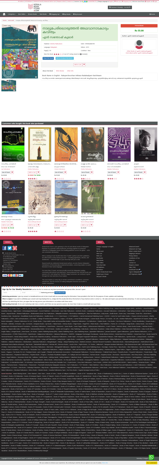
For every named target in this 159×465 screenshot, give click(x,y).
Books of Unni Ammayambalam (71, 438)
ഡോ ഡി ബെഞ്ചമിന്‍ (114, 167)
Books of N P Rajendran (136, 438)
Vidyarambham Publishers (58, 367)
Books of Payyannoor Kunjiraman (64, 397)
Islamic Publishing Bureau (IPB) (47, 331)
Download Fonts (134, 270)
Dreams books (150, 321)
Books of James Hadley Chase (21, 394)
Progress (43, 355)
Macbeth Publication (92, 339)
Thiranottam (32, 365)
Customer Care (85, 1)
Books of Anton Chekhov (132, 397)
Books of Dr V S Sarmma (143, 409)
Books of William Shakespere (138, 404)
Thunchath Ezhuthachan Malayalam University (52, 365)
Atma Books (55, 311)
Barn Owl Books (147, 311)
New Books (43, 14)
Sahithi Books (43, 357)
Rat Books (116, 355)
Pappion (128, 349)
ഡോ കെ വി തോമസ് (8, 167)
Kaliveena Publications (61, 334)
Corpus (62, 319)
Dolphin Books (102, 321)
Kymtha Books (131, 337)
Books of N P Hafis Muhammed (118, 433)
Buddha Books (49, 316)
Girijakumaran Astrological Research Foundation (15, 326)
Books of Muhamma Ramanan (99, 412)
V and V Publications (140, 365)
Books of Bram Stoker (140, 412)
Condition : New (85, 50)
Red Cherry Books (137, 355)
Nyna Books (122, 347)
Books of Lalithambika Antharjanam (88, 443)
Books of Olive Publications (148, 402)
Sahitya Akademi (64, 357)
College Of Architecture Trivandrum (48, 319)
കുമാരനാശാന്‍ (139, 167)
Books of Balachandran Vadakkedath (29, 448)
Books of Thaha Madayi (77, 425)
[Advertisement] (79, 105)
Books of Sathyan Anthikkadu (58, 433)
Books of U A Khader (134, 384)
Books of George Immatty (124, 443)
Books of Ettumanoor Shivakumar (26, 379)
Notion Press (113, 347)
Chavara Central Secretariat (139, 316)
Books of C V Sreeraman (36, 445)
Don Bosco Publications (123, 321)
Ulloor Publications (106, 365)
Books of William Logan (104, 430)
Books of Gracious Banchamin (52, 435)
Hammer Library (121, 326)
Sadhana (35, 357)
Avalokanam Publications (94, 311)
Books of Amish (109, 435)
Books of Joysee (147, 381)
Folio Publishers (104, 324)
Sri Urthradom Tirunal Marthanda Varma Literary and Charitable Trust (45, 362)
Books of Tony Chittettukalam (133, 417)
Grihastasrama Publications (96, 326)
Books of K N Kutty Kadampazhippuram (94, 417)
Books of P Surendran (34, 389)
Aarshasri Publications (60, 308)
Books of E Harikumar (111, 445)
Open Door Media (144, 347)
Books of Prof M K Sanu (149, 397)
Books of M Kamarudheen (71, 435)
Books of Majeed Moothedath (124, 409)
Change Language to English (104, 247)
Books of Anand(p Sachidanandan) (128, 389)
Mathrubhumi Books (147, 342)
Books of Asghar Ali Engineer (77, 433)
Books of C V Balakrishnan (101, 386)
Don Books (111, 321)
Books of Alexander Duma (51, 412)
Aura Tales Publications (67, 311)
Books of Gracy (85, 435)
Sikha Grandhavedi (37, 360)
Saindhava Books (88, 357)
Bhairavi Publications (23, 313)
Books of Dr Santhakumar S (27, 417)
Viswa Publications (132, 367)
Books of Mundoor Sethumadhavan (127, 440)
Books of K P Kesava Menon (118, 384)
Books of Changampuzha (120, 394)
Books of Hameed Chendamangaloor (45, 427)
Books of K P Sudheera (107, 443)
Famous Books (67, 324)
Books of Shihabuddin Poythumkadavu (62, 391)
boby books (105, 313)
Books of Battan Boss (47, 384)
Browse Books (32, 14)
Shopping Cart (127, 1)
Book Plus (139, 313)
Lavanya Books (141, 337)
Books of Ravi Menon (77, 394)
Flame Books (95, 324)
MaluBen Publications (113, 169)
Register (148, 1)
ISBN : (88, 44)
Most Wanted (32, 373)
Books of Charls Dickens (10, 417)
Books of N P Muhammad (60, 415)
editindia (11, 324)
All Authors (21, 1)
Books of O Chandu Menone (25, 433)
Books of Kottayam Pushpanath (86, 381)
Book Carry (122, 313)
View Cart (99, 253)
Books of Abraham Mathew (144, 435)
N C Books (92, 344)
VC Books (14, 367)
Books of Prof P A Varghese (114, 391)
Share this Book (48, 58)
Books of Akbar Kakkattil (74, 379)
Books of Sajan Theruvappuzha (47, 417)
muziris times (74, 344)
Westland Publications (21, 370)
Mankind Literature (85, 342)
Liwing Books (61, 339)
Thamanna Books (12, 365)
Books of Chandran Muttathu (91, 438)
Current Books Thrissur (98, 319)
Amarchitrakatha (149, 308)
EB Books (4, 324)
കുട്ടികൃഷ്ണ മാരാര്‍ (34, 219)
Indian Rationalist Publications (131, 329)
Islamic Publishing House (66, 331)
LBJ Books (151, 337)
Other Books (24, 349)
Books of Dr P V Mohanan (68, 409)
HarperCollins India (14, 329)
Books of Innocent (151, 438)
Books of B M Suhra (7, 399)
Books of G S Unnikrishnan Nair (32, 443)
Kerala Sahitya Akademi (21, 337)
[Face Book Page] (4, 250)
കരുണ (136, 164)
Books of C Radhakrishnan (83, 376)
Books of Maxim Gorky (102, 422)
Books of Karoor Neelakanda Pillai (79, 415)
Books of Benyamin (103, 381)
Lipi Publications (5, 169)
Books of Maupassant (119, 430)
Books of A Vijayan (132, 407)
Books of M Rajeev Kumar (142, 448)
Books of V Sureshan (41, 433)
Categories (11, 14)
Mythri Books (83, 344)
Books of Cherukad (66, 412)
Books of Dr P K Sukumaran (50, 386)
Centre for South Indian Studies (120, 316)
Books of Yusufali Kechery (9, 404)
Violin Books (103, 367)
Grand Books (51, 326)
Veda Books (22, 367)
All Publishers (28, 1)
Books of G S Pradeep (73, 430)
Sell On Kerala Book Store (104, 272)
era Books (29, 324)
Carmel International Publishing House (91, 316)
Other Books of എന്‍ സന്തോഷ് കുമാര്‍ (139, 51)
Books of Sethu (152, 394)
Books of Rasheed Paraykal (22, 440)
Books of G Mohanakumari (16, 412)
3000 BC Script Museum (29, 308)
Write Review (60, 71)
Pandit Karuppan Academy (95, 349)
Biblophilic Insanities (62, 313)
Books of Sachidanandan (69, 399)
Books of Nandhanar (119, 415)
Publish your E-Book (102, 274)
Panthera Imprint (110, 349)
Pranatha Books (123, 352)
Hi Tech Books (50, 329)
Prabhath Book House (110, 352)
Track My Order (101, 265)
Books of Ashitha (142, 379)
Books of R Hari (62, 427)
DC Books (109, 319)
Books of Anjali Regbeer (21, 438)
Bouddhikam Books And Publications (32, 316)
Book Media (131, 313)
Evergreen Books (39, 324)
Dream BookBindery (138, 321)
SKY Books (80, 360)
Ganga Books (131, 324)
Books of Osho (51, 373)
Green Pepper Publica (80, 326)
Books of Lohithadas (8, 433)
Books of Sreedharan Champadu (86, 440)
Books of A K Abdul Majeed (105, 440)
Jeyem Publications (123, 331)
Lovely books (80, 339)
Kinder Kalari (72, 337)
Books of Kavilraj (38, 430)
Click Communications (21, 319)
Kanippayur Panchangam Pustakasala (87, 334)
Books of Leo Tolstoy (117, 381)
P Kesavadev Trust (35, 349)
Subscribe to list (60, 292)
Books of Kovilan (83, 384)
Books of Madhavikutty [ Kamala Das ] (110, 373)
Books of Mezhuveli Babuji (117, 379)
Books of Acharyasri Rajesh (32, 376)
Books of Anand (63, 425)
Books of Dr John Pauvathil (48, 425)
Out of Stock (6, 172)
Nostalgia (105, 347)
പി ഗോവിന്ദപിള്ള (33, 167)
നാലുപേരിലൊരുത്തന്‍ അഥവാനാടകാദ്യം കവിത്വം (76, 30)
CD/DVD (106, 316)
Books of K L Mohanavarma (94, 445)
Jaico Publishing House (81, 331)
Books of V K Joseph (32, 425)
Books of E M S (99, 402)
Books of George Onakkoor (52, 422)
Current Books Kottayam (81, 319)
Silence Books (48, 360)
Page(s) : (47, 50)
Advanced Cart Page (135, 249)
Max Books (29, 344)
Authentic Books (81, 311)
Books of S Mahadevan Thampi (90, 420)
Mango (60, 342)
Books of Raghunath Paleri (23, 399)
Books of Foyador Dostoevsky (72, 448)
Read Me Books (125, 355)
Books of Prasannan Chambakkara (54, 430)
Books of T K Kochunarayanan (52, 448)
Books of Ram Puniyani (127, 445)
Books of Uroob (46, 381)
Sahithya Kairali (53, 357)
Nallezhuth (100, 344)
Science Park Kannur (7, 360)
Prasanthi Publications (136, 352)
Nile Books (50, 347)
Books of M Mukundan (16, 376)
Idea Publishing (75, 329)
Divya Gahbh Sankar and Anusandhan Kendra (56, 321)
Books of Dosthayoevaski (35, 409)
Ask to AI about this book (64, 58)
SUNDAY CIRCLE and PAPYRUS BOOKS (114, 362)
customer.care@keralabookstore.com (15, 272)
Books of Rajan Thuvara (81, 412)
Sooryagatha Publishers (92, 360)
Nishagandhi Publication (62, 347)
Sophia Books (105, 360)
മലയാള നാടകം (7, 217)
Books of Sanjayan (145, 391)
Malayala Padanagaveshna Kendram (133, 339)
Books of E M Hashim (71, 402)
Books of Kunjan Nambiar (150, 415)
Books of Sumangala (38, 394)
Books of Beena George (14, 435)
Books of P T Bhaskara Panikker (97, 433)
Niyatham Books (76, 347)
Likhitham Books (18, 339)
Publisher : (53, 44)
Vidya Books (45, 367)
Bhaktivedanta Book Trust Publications (42, 313)
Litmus (38, 339)
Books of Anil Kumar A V (18, 389)
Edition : (85, 47)
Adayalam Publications (90, 308)
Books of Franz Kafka (86, 402)
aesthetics (139, 308)
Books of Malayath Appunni (114, 397)
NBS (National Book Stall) (133, 344)
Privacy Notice (133, 256)
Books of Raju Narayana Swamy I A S (63, 381)
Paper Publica (121, 349)
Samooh (97, 357)
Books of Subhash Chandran (32, 386)
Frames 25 (114, 324)
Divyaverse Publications (79, 321)
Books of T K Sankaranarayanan (56, 445)
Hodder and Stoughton (63, 329)
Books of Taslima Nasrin (82, 391)
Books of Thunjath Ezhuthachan (67, 389)
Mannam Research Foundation (102, 342)
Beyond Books (11, 313)
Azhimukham (122, 311)
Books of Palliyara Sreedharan (67, 373)
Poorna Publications (96, 352)
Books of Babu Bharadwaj (141, 420)
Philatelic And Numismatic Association (58, 352)
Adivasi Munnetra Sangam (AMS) (124, 308)
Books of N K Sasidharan (62, 404)
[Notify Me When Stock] (12, 172)
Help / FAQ (132, 267)
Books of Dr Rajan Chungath (36, 402)
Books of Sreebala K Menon (141, 425)
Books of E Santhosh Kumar (17, 409)
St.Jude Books (72, 362)
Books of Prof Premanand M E (32, 435)
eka (24, 324)
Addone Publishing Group (105, 308)
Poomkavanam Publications (80, 352)
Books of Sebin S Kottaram (70, 420)
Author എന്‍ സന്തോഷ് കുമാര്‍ (133, 36)
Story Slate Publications (85, 362)
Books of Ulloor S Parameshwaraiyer (146, 427)
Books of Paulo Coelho (52, 409)
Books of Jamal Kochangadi (54, 402)
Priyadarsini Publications (21, 355)
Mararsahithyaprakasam (34, 222)
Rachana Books (95, 355)
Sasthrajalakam (137, 357)
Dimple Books (37, 321)
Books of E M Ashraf (89, 448)
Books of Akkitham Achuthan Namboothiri (98, 394)
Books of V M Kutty (107, 438)
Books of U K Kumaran (98, 397)
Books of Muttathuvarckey (102, 404)
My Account (78, 14)
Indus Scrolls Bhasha (148, 329)
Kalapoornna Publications (45, 334)
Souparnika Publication (117, 360)
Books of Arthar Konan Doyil (137, 433)
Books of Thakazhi (48, 376)
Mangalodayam (52, 342)
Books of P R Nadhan (151, 430)
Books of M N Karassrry (53, 399)
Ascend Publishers (44, 311)
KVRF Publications (119, 337)
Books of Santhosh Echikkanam (107, 448)
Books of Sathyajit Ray (35, 422)
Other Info (70, 71)
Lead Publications (6, 339)
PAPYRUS (135, 349)
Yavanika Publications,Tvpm (57, 370)
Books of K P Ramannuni (117, 407)
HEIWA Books (25, 329)
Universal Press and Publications (122, 365)
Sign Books (26, 360)
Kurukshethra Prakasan (106, 337)
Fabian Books (57, 324)
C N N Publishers (73, 316)
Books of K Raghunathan (106, 409)
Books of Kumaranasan (16, 381)
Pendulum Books (31, 352)
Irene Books (25, 331)
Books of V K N (131, 379)
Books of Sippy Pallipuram (101, 376)
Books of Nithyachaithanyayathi (12, 386)
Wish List (117, 1)
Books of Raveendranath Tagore (141, 376)
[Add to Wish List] (84, 64)
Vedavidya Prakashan (33, 367)
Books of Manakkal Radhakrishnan (146, 445)
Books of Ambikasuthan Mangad (38, 451)
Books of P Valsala (89, 379)
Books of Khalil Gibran (44, 379)
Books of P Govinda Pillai (109, 420)
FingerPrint (86, 324)
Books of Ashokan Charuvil (148, 389)
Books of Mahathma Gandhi (124, 427)
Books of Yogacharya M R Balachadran (62, 440)
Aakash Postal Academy (45, 308)
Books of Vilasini (30, 397)
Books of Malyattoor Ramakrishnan (12, 397)
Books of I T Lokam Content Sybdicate (58, 394)
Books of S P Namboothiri (135, 430)
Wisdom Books (42, 370)
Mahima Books (104, 339)
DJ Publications (91, 321)
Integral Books (16, 331)
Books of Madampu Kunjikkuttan (120, 399)
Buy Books (67, 14)
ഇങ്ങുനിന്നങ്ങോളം (61, 217)
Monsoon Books (63, 344)
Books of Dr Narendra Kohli (129, 402)
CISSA (12, 319)
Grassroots (60, 326)
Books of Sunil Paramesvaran (28, 404)
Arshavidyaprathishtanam (30, 311)
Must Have (41, 373)
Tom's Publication (72, 365)
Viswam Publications (146, 367)
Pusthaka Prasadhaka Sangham (57, 355)
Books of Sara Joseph (116, 386)
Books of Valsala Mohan (8, 430)
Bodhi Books (114, 313)
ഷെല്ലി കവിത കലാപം (88, 164)
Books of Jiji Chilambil (107, 427)
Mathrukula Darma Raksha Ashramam (12, 344)
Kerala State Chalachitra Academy (40, 337)
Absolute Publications (75, 308)
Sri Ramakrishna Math (16, 362)
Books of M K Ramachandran (71, 422)
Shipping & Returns (134, 253)
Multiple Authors (86, 167)
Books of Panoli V (38, 399)
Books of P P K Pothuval (19, 422)
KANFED (71, 334)
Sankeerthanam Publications (109, 357)
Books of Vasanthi (145, 407)
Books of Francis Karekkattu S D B (28, 384)
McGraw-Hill (53, 344)
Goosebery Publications (39, 326)
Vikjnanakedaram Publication (90, 367)
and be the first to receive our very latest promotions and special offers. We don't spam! (43, 289)
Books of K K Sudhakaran (150, 384)
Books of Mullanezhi (125, 420)
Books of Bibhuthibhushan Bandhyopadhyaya (35, 391)
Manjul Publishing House (71, 342)
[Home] (4, 14)
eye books (48, 324)
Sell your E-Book (101, 276)
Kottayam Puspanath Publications (87, 337)
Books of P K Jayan (16, 443)
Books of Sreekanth (29, 415)
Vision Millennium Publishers (117, 367)
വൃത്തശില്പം (32, 217)
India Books (85, 329)
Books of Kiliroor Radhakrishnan (119, 376)
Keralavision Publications (59, 337)
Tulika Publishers (94, 365)
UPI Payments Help (135, 274)
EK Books (18, 324)
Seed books (18, 360)
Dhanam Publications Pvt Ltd (23, 321)
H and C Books (110, 326)
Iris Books (34, 331)
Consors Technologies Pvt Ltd (43, 458)
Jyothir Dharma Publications (138, 331)
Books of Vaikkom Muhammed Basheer (135, 373)
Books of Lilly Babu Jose (67, 443)
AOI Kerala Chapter (15, 308)
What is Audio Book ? (135, 251)
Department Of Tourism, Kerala (143, 319)
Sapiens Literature (125, 357)
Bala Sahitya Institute (134, 311)
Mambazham (27, 342)
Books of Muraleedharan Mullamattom (90, 389)
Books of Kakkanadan (131, 391)
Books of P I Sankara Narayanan (39, 438)
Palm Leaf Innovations (79, 349)
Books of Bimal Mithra (88, 430)
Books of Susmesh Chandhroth (98, 384)
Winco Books (33, 370)
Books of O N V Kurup (59, 379)
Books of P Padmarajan (84, 386)
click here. (5, 301)
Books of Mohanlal (21, 407)
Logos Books (71, 339)
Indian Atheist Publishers (113, 329)
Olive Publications (132, 347)
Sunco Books (97, 362)
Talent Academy (132, 362)
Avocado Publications (110, 311)
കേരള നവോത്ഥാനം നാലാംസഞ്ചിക (41, 164)
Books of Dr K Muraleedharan (18, 451)
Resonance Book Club (24, 357)
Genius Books (140, 324)
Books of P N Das (84, 399)
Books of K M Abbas (92, 425)
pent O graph (42, 352)
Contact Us (70, 1)
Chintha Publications (33, 169)
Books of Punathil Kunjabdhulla (64, 376)
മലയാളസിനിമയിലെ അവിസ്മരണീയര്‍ (68, 164)
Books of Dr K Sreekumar (32, 381)
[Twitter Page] (9, 250)
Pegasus (9, 352)
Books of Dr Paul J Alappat (34, 412)
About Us (132, 260)
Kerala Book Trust (139, 334)
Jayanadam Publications (97, 331)
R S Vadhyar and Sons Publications (78, 355)
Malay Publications (115, 339)
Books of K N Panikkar (93, 427)
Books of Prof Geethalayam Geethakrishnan (143, 422)
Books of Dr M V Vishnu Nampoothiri (120, 412)
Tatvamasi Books (143, 362)
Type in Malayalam (134, 272)
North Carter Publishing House (91, 347)
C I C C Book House (61, 316)
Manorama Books (118, 342)
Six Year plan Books (70, 360)
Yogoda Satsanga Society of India (88, 370)
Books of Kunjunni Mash (51, 443)
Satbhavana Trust (148, 357)
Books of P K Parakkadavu (120, 404)
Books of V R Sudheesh (68, 386)
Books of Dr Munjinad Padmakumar (69, 417)
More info (105, 463)
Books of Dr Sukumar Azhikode (10, 391)
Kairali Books (32, 334)
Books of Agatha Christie (133, 381)
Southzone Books (131, 360)
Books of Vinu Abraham (141, 443)
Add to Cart (77, 64)
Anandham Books (6, 311)
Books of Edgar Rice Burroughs (87, 409)
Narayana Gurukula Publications (113, 344)
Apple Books (17, 311)
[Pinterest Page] (15, 250)
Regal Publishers (11, 357)
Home (4, 20)
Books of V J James (54, 420)
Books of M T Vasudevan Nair (87, 373)
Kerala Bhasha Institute (107, 334)
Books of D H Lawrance (25, 427)
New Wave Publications (38, 347)
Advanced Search (38, 1)
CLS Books (33, 319)
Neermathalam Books (14, 347)
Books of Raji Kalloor (121, 438)
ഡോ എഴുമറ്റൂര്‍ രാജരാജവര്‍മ (11, 219)
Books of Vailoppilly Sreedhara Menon (136, 386)
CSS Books (69, 319)
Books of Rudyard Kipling (107, 425)
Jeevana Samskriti (110, 331)
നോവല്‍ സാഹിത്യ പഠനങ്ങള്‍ (118, 164)
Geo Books (149, 324)
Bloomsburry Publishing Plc (77, 313)
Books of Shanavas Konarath (17, 420)
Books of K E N (55, 438)
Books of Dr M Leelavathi (100, 407)
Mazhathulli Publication (41, 344)
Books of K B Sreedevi (49, 389)
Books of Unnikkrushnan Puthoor (82, 404)
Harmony (4, 329)
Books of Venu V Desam (115, 417)
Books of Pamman (102, 379)
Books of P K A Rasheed (9, 448)
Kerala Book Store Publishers (124, 334)
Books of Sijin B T (7, 440)
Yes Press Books (72, 370)
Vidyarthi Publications (73, 367)
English (111, 1)
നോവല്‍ (11, 20)
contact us (98, 299)
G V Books (122, 324)
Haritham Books (147, 326)
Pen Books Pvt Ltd (19, 352)
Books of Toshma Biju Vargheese (101, 415)
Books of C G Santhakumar (77, 427)
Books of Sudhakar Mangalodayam (65, 384)
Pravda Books (148, 352)
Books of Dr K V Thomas (13, 415)
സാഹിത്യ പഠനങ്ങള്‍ (8, 164)
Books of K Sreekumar (24, 430)
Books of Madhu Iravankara (19, 445)
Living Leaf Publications (49, 339)
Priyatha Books (34, 355)
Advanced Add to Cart (50, 1)
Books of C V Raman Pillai (41, 440)
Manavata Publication (39, 342)
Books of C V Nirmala (87, 422)
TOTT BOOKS (83, 365)
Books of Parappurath (82, 397)
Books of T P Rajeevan (134, 415)
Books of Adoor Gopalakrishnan (81, 407)
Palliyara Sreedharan (65, 349)
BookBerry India (6, 316)
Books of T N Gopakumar (44, 397)
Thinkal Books (23, 365)
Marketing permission (47, 292)
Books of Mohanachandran (17, 402)
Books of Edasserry (97, 435)
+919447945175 (92, 1)
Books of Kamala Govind (45, 404)
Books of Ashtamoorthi (43, 415)
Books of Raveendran (98, 391)
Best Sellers (21, 14)
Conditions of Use (134, 258)
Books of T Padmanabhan (138, 394)
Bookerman (16, 316)
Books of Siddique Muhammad (37, 420)
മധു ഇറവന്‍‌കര (59, 167)
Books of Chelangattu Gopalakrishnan (12, 425)
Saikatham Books (76, 357)
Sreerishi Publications (144, 360)
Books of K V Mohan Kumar (99, 399)
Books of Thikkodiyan (125, 448)
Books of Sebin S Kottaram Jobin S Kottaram (57, 407)
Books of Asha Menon (138, 399)
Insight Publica (5, 331)
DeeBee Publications (126, 319)
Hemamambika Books (37, 329)
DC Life (116, 319)
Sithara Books (58, 360)
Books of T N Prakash (113, 402)
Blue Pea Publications (93, 313)
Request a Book (61, 1)
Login (155, 1)
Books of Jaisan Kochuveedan (119, 422)
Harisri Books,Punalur (134, 326)
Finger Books (77, 324)
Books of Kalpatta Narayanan (125, 435)
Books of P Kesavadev (35, 407)
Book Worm (147, 313)
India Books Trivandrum (97, 329)
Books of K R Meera (110, 389)
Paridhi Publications (145, 349)
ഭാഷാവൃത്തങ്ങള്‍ (87, 217)
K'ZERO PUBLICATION (20, 334)
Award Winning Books (19, 373)
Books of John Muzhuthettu (75, 445)
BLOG (153, 14)
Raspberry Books (106, 355)
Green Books (69, 326)
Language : (50, 47)
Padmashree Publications (49, 349)
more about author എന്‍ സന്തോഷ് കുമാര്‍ (139, 53)
